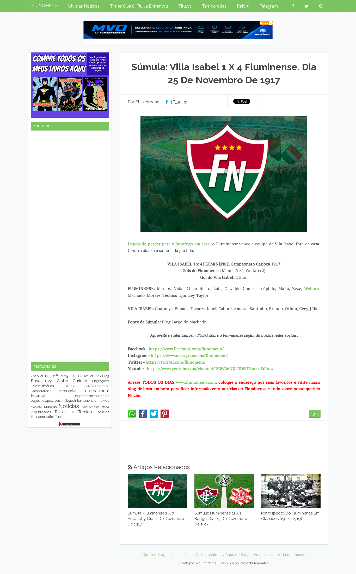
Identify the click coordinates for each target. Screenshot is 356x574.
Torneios (102, 412)
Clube (62, 380)
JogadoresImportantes (91, 396)
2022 (94, 375)
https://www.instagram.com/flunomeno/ (189, 355)
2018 (54, 375)
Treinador (38, 417)
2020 (74, 375)
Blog (48, 381)
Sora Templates (205, 563)
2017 (44, 375)
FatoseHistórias (42, 386)
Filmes (69, 386)
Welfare (311, 288)
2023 (104, 375)
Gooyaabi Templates (254, 563)
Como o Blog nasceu (160, 555)
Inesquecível (67, 391)
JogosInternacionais (80, 401)
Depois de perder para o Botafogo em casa (169, 244)
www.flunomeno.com (196, 382)
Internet (38, 395)
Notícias (69, 406)
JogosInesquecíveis (45, 401)
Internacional (96, 390)
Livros (105, 401)
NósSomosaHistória (95, 407)
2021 (84, 375)
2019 (64, 375)
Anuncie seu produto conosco (279, 555)
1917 (314, 414)
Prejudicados (41, 412)
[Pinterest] (165, 417)
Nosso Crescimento (200, 555)
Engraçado (100, 381)
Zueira (59, 417)
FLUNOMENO (44, 5)
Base (35, 380)
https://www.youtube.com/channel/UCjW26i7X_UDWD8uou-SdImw (210, 368)
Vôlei (50, 417)
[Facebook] (143, 417)
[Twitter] (154, 417)
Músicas (50, 407)
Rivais (60, 411)
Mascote (36, 407)
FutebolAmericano (97, 386)
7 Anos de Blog (236, 555)
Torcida (85, 411)
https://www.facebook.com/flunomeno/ (186, 349)
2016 (35, 376)
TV (72, 412)
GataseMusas (41, 391)
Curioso (80, 380)
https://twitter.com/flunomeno (175, 362)
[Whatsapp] (132, 417)
